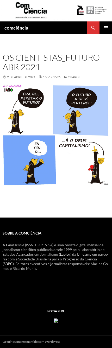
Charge (74, 77)
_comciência (15, 28)
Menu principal (105, 27)
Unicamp (84, 254)
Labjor (65, 254)
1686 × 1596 (51, 77)
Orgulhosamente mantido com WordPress (31, 342)
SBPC (8, 263)
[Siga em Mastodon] (56, 320)
